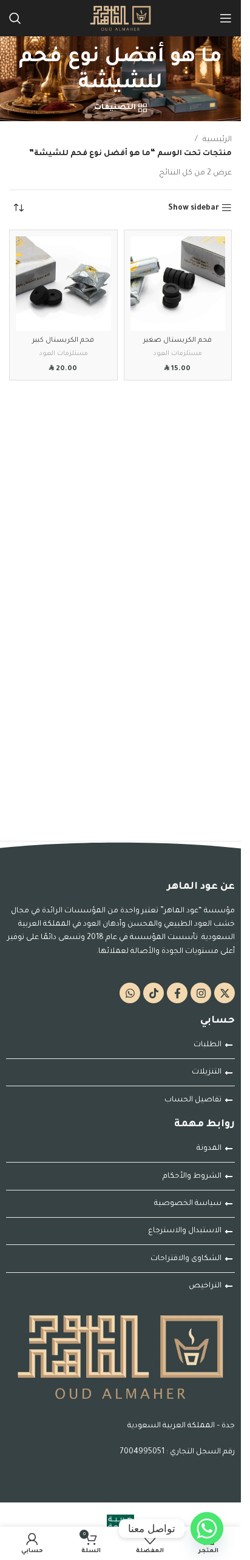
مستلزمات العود (177, 353)
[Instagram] (201, 993)
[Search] (15, 18)
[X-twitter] (224, 993)
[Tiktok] (153, 993)
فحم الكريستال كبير (63, 340)
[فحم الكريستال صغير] (178, 283)
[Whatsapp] (130, 993)
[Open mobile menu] (226, 18)
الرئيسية (217, 140)
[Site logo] (121, 19)
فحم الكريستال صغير (177, 340)
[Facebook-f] (177, 993)
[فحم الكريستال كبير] (63, 283)
